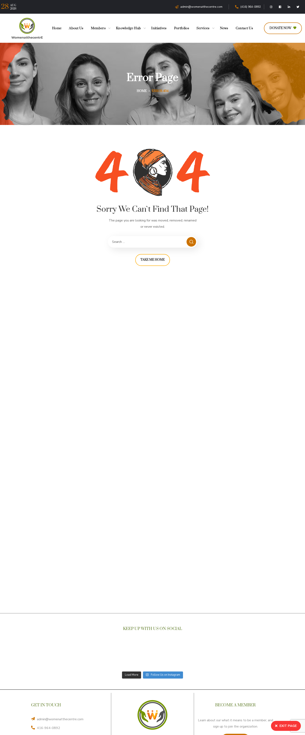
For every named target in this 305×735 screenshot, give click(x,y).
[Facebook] (280, 7)
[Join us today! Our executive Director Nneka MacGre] (250, 655)
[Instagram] (271, 7)
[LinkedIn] (289, 7)
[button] (283, 28)
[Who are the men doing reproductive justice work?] (201, 655)
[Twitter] (298, 7)
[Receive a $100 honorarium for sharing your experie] (103, 655)
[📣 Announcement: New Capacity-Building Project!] (54, 655)
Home (142, 91)
